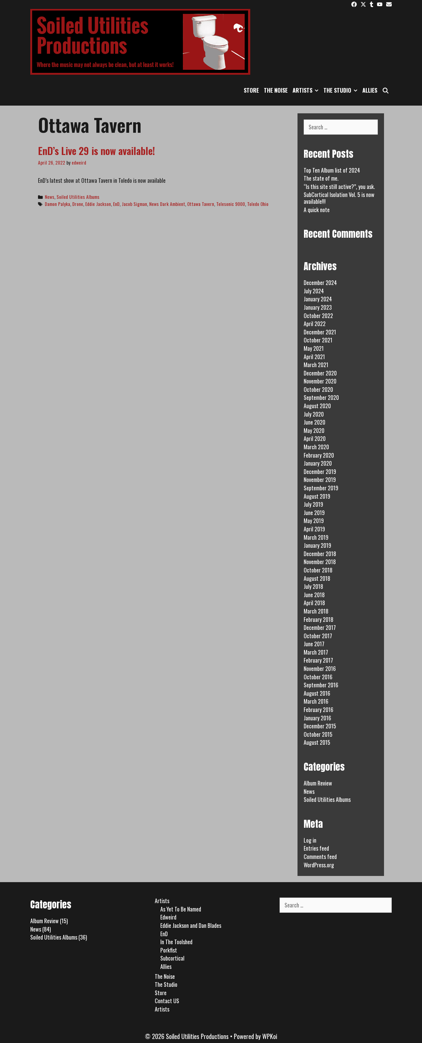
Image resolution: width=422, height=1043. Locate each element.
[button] (316, 90)
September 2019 (321, 488)
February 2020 (319, 455)
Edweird (168, 917)
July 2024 (314, 291)
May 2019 (314, 521)
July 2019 (313, 504)
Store (251, 90)
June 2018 (314, 595)
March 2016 (316, 701)
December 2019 (320, 471)
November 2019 (320, 479)
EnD (116, 203)
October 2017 (318, 636)
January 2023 (318, 307)
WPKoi (269, 1036)
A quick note (317, 210)
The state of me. (321, 178)
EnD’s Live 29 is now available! (96, 150)
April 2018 (314, 603)
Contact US (167, 1001)
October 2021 (318, 340)
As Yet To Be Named (180, 909)
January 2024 (318, 299)
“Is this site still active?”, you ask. (339, 186)
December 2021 (320, 332)
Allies (369, 90)
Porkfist (168, 950)
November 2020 (320, 381)
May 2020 (314, 430)
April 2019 (314, 529)
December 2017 (320, 627)
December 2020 (320, 373)
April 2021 (314, 357)
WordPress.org (319, 865)
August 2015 (317, 742)
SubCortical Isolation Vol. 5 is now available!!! (339, 198)
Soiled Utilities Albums (78, 196)
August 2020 (317, 406)
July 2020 (314, 414)
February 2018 (318, 619)
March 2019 (316, 537)
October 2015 (318, 734)
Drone (77, 203)
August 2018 (317, 578)
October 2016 (318, 677)
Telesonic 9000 (230, 203)
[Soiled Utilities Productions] (140, 41)
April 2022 (315, 324)
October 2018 (318, 570)
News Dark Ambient (167, 203)
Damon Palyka (57, 203)
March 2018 (316, 611)
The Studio (337, 90)
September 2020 (321, 397)
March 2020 (316, 447)
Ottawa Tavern (200, 203)
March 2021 (316, 365)
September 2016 (321, 685)
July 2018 (313, 586)
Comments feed (320, 856)
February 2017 (318, 660)
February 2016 (318, 710)
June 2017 (314, 644)
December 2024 (320, 283)
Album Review (318, 783)
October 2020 (318, 389)
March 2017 (316, 652)
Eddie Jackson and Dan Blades (190, 925)
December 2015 (320, 726)
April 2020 (315, 438)
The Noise (276, 90)
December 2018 (320, 554)
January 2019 (317, 545)
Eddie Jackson (98, 203)
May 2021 (314, 348)
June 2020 (314, 422)
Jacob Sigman (134, 203)
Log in (310, 840)
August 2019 (317, 496)
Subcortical (172, 958)
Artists (302, 90)
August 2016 (317, 693)
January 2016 (317, 718)
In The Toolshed (176, 942)
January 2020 (318, 463)
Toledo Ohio (257, 203)
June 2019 (314, 513)
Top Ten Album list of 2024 (332, 170)
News (49, 196)
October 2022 (318, 316)
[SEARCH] (386, 90)
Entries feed (316, 848)
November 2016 (320, 668)
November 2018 (320, 562)
